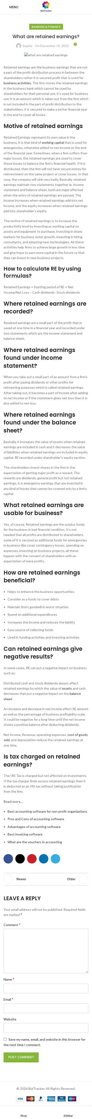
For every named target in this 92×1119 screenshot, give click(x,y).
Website (10, 1019)
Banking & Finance (46, 26)
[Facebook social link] (8, 858)
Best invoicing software (25, 834)
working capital (53, 142)
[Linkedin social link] (43, 858)
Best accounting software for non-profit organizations (47, 811)
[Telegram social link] (55, 858)
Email (8, 999)
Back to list (46, 879)
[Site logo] (45, 7)
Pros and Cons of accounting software (36, 819)
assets (67, 688)
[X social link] (20, 858)
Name (9, 979)
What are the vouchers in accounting (35, 842)
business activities (17, 83)
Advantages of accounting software (34, 827)
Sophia (27, 46)
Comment (12, 924)
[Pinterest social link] (32, 858)
